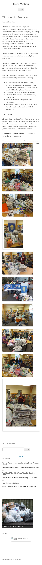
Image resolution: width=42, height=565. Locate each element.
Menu (21, 9)
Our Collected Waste (10, 483)
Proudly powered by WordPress (11, 560)
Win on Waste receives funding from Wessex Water (20, 464)
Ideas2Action (21, 4)
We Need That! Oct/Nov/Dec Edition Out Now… (18, 474)
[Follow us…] (21, 539)
